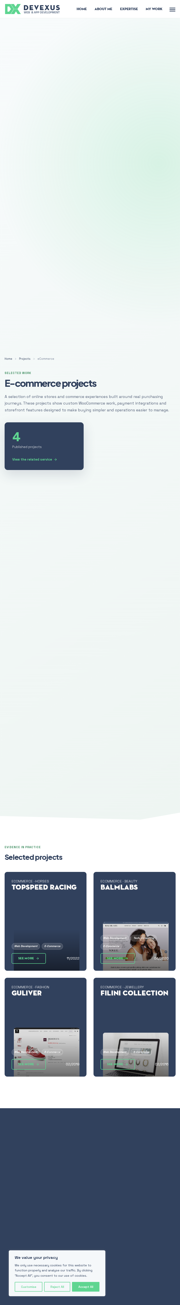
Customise (28, 1287)
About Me (103, 9)
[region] (57, 1273)
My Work (154, 9)
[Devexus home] (33, 8)
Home (82, 9)
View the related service (32, 459)
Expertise (129, 9)
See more (26, 958)
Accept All (85, 1287)
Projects (25, 359)
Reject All (57, 1287)
